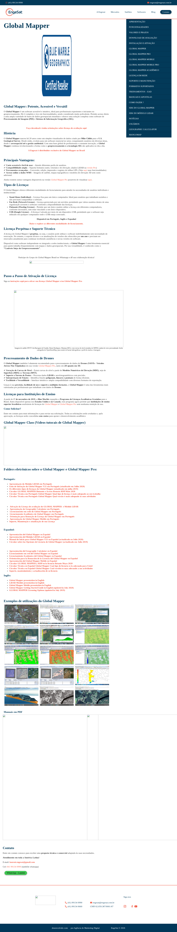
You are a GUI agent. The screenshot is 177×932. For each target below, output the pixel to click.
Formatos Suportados (141, 86)
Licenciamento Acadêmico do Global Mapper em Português (37, 514)
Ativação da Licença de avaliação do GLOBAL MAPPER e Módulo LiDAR (44, 506)
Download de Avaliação (143, 38)
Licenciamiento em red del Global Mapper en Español (33, 553)
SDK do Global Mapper (141, 108)
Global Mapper (51, 404)
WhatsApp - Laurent (16, 873)
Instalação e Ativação (142, 43)
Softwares (141, 12)
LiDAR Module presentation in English (26, 583)
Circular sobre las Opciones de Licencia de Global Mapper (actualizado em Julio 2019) (48, 542)
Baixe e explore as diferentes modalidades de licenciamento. (56, 224)
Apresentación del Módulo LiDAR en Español (29, 537)
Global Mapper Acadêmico (144, 70)
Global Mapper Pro (59, 180)
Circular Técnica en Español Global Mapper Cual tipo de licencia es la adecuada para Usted (50, 566)
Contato (165, 12)
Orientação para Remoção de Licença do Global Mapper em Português (42, 516)
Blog (153, 12)
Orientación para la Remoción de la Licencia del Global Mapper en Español (43, 558)
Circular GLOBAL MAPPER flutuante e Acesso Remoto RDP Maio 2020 (42, 491)
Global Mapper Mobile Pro (144, 65)
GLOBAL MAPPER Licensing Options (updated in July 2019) (37, 590)
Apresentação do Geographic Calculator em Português (34, 509)
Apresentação (137, 22)
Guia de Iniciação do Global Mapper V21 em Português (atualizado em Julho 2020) (47, 486)
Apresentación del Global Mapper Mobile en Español (33, 561)
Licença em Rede (138, 75)
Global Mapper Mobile (141, 59)
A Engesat (101, 12)
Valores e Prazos (139, 32)
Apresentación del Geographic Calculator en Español (33, 551)
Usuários (134, 124)
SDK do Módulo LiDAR (141, 113)
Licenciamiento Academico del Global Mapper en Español (35, 556)
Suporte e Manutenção (142, 81)
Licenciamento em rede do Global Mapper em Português (35, 511)
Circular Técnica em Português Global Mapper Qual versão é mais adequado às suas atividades (52, 496)
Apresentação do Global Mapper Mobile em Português (34, 519)
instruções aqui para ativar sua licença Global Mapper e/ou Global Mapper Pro (46, 281)
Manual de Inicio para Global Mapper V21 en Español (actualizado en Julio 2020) (46, 539)
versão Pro (91, 168)
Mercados (115, 12)
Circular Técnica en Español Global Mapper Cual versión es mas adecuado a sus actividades (51, 568)
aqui (85, 170)
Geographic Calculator (143, 129)
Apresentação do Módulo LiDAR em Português (30, 484)
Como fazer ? (136, 102)
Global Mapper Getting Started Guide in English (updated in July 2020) (41, 588)
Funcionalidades (139, 27)
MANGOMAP (135, 135)
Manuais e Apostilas (140, 97)
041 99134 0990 (14, 867)
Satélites (128, 12)
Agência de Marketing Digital (87, 928)
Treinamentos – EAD (140, 92)
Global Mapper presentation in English (26, 580)
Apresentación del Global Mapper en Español (29, 534)
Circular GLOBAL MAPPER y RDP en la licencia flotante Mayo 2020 (41, 563)
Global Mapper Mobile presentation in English (30, 585)
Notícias (134, 118)
